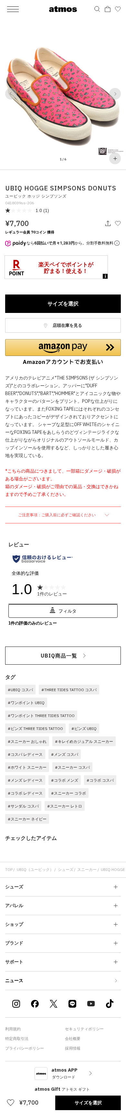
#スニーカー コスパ (72, 767)
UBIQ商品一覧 (59, 655)
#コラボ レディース (25, 793)
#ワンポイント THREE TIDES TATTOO (41, 715)
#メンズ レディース (25, 780)
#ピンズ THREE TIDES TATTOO (35, 728)
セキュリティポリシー (84, 1028)
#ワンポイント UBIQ (26, 702)
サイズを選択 (63, 303)
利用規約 (13, 1028)
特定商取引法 (16, 1038)
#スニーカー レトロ (64, 806)
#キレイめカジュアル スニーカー (84, 741)
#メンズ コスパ (64, 754)
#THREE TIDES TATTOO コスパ (69, 689)
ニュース (14, 980)
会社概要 (72, 1038)
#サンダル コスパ (23, 806)
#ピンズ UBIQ (84, 728)
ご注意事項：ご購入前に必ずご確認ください (57, 514)
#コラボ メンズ (64, 780)
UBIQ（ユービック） (35, 869)
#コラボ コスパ (100, 780)
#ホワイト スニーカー (27, 767)
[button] (11, 94)
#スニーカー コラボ (68, 793)
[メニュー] (13, 9)
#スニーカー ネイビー (27, 819)
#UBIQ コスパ (20, 689)
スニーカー (87, 869)
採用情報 (72, 1048)
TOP (9, 869)
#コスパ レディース (25, 754)
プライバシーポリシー (24, 1048)
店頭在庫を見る (67, 325)
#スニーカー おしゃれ (27, 741)
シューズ (65, 869)
